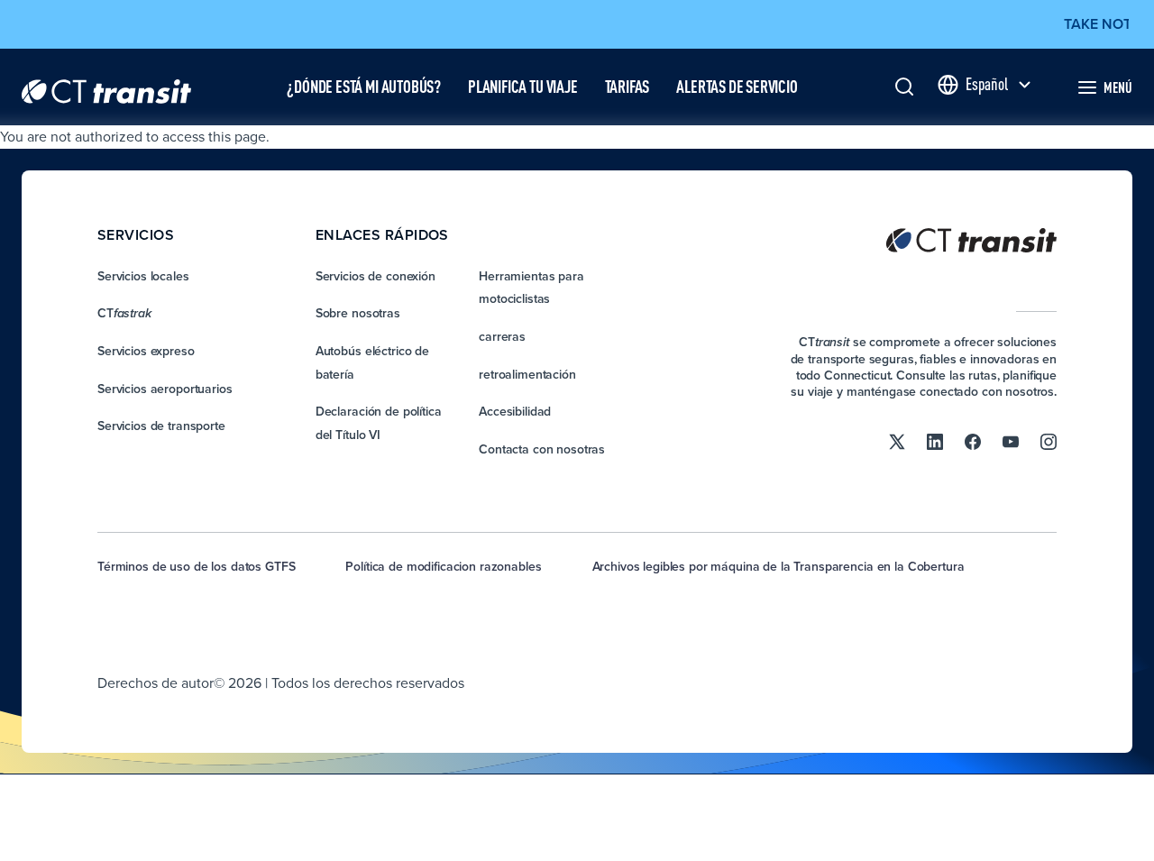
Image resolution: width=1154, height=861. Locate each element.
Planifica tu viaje (523, 86)
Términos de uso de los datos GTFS (196, 566)
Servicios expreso (146, 351)
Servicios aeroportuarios (165, 389)
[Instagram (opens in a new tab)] (1048, 441)
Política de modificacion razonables (443, 566)
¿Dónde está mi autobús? (364, 86)
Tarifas (627, 86)
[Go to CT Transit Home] (106, 87)
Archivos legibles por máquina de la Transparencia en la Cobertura (778, 566)
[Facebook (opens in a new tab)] (973, 441)
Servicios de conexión (375, 276)
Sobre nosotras (358, 313)
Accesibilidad (515, 411)
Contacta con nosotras (542, 449)
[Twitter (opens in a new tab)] (897, 441)
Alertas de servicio (736, 86)
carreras (502, 336)
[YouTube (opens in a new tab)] (1011, 441)
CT (124, 313)
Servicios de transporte (161, 426)
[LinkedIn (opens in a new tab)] (935, 441)
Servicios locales (143, 276)
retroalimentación (527, 374)
